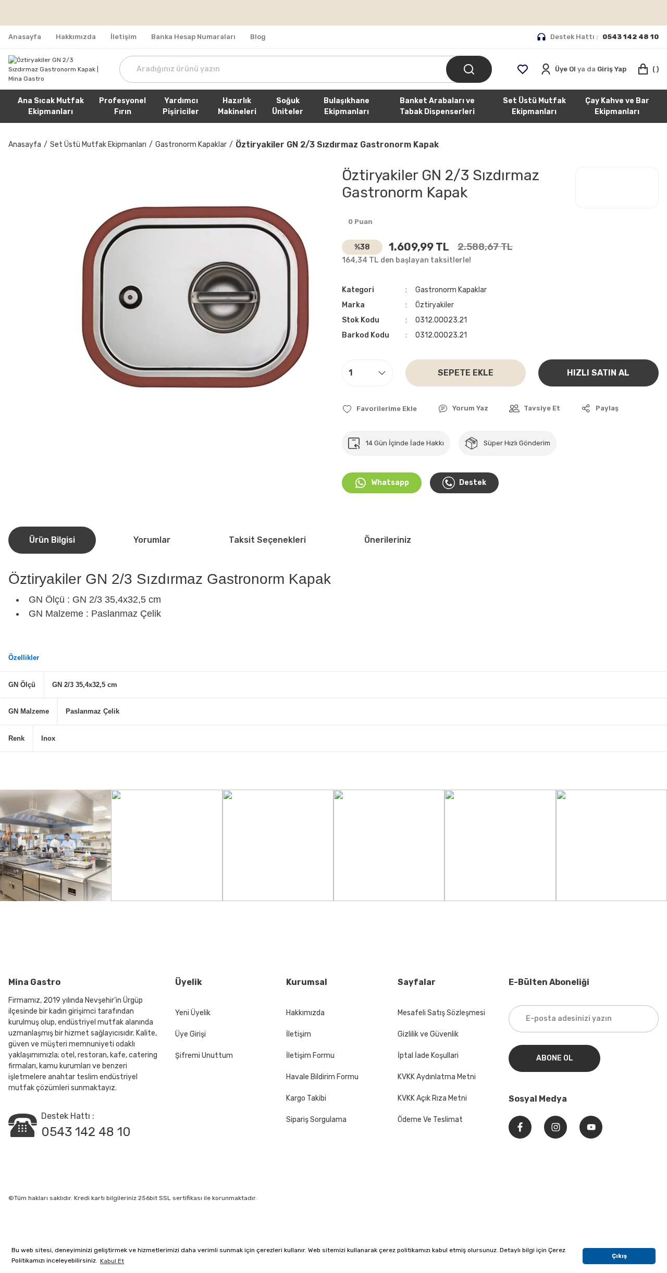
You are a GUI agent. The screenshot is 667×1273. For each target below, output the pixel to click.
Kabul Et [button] (112, 1261)
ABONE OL (554, 1058)
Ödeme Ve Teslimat (430, 1119)
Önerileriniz (387, 540)
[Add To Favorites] (379, 408)
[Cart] (648, 69)
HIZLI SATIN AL (598, 373)
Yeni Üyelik (193, 1012)
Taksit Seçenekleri (267, 540)
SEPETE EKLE (465, 373)
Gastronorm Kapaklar (451, 289)
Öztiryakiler (434, 305)
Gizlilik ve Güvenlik (428, 1034)
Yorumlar (151, 540)
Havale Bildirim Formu (322, 1076)
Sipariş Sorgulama (316, 1119)
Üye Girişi (190, 1034)
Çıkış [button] (619, 1256)
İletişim (298, 1034)
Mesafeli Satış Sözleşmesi (441, 1012)
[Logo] (55, 69)
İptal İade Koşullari (428, 1055)
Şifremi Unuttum (204, 1055)
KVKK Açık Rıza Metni (432, 1098)
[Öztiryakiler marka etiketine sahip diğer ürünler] (617, 187)
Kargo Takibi (306, 1098)
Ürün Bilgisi (52, 540)
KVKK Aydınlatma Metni (437, 1076)
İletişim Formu (310, 1055)
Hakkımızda (305, 1012)
